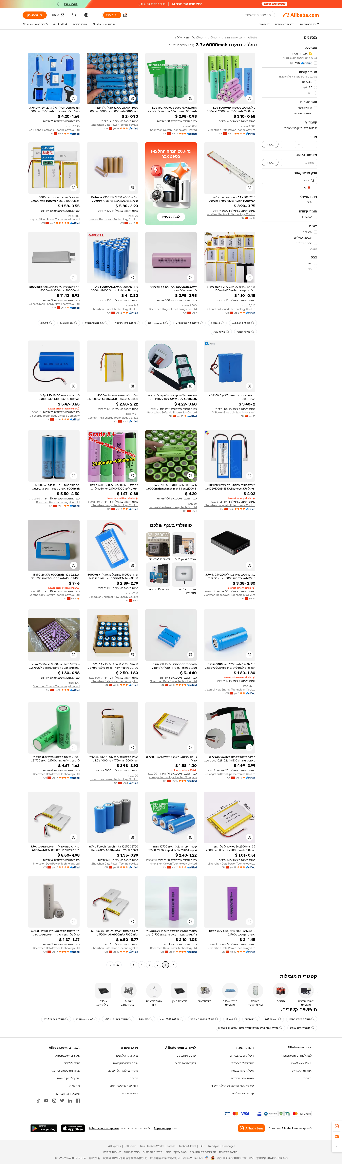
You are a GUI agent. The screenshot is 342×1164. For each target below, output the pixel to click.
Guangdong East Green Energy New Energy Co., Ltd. (54, 303)
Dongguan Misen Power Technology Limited (54, 219)
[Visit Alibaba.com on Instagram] (54, 1100)
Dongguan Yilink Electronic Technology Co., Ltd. (229, 214)
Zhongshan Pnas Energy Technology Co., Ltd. (112, 417)
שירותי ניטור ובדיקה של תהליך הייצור (232, 1085)
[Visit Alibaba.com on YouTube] (46, 1100)
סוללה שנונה (243, 331)
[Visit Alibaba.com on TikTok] (38, 1100)
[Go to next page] (110, 964)
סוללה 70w (219, 331)
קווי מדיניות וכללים (243, 1093)
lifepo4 (229, 1019)
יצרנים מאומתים (186, 1055)
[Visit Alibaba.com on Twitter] (62, 1100)
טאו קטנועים (66, 323)
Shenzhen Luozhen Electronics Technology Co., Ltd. (112, 219)
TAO (201, 1146)
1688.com (130, 1146)
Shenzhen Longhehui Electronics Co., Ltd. (229, 505)
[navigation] (289, 501)
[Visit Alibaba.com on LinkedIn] (70, 1100)
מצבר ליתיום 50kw (300, 1027)
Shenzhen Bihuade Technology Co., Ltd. (231, 309)
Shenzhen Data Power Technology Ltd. (231, 129)
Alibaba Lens (290, 1128)
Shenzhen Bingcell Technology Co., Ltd (173, 309)
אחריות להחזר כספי (242, 1063)
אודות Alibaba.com (300, 1047)
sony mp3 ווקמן (155, 323)
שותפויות (74, 1085)
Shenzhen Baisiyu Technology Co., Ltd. (114, 505)
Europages (228, 1146)
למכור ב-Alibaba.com (67, 1055)
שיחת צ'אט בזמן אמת (125, 1063)
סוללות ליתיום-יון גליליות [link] (188, 37)
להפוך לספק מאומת (68, 1078)
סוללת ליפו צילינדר (125, 323)
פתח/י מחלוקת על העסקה (123, 1070)
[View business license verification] (207, 1158)
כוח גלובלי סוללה (94, 323)
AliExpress (114, 1146)
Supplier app (162, 1128)
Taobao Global (187, 1146)
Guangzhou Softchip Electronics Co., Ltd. (171, 412)
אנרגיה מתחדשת (232, 37)
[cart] (73, 15)
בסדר (270, 144)
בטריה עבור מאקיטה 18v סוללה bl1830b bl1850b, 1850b (248, 1027)
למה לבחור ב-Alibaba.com (296, 1055)
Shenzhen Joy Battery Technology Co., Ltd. (54, 594)
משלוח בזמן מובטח (242, 1070)
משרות (307, 1078)
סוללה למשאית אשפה (202, 1019)
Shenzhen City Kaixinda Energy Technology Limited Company (54, 415)
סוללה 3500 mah (241, 323)
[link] (337, 1126)
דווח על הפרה (130, 1093)
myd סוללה (271, 1019)
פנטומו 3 (215, 323)
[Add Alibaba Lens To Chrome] (251, 1128)
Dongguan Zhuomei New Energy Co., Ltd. (113, 596)
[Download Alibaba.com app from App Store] (73, 1128)
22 (118, 964)
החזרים (133, 1078)
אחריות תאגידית (302, 1070)
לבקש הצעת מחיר (185, 1063)
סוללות (212, 37)
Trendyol (213, 1146)
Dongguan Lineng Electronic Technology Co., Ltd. (54, 129)
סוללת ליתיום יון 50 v (187, 323)
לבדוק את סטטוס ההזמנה (65, 1070)
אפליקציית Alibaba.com (104, 1128)
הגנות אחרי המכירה (242, 1078)
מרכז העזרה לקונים (127, 1055)
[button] (125, 15)
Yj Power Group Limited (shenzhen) (233, 412)
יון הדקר (249, 1019)
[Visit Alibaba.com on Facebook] (78, 1100)
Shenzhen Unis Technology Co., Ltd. (58, 502)
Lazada (171, 1146)
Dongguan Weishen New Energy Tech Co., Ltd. (171, 507)
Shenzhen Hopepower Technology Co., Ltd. (229, 594)
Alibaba (252, 37)
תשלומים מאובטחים (242, 1055)
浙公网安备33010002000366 (235, 1158)
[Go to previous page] (173, 964)
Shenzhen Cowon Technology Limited (173, 129)
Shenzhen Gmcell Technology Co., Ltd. (114, 309)
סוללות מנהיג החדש (300, 1019)
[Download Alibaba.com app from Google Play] (43, 1128)
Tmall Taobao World (151, 1146)
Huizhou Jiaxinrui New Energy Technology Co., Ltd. (229, 689)
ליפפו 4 (44, 323)
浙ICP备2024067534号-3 (272, 1158)
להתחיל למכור (72, 1063)
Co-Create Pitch (301, 1063)
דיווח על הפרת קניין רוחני (123, 1085)
